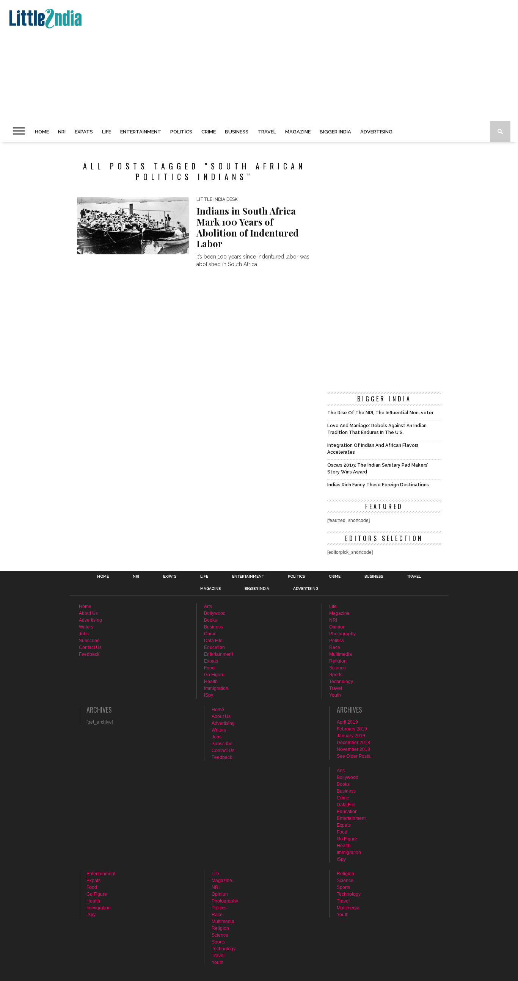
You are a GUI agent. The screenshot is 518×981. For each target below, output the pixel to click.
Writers (86, 627)
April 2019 (347, 722)
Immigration (216, 688)
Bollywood (215, 613)
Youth (335, 695)
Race (334, 647)
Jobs (84, 633)
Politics (181, 132)
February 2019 (352, 729)
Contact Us (90, 647)
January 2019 (351, 735)
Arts (208, 606)
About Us (88, 613)
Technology (341, 681)
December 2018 (353, 742)
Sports (335, 674)
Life (106, 132)
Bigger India (335, 132)
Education (214, 647)
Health (211, 681)
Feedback (89, 654)
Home (42, 132)
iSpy (208, 695)
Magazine (298, 132)
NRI (62, 132)
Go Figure (214, 674)
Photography (342, 633)
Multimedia (340, 654)
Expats (84, 132)
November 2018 (353, 749)
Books (210, 620)
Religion (338, 661)
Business (236, 132)
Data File (213, 640)
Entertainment (140, 132)
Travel (266, 132)
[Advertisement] (234, 61)
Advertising (376, 132)
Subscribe (89, 640)
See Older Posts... (355, 756)
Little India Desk (217, 199)
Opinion (337, 627)
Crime (208, 132)
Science (337, 668)
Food (209, 668)
